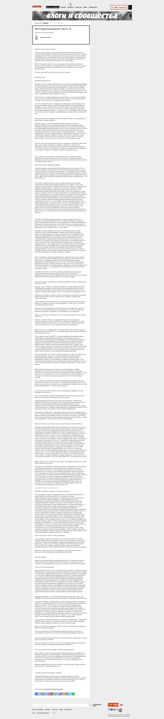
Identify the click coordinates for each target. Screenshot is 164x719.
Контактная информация (43, 712)
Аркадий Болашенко (45, 37)
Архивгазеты (121, 705)
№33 (115, 704)
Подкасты (71, 7)
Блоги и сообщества (52, 7)
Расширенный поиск (97, 705)
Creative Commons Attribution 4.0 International (119, 716)
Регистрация (122, 7)
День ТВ (54, 712)
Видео (85, 7)
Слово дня (78, 7)
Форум (45, 23)
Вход (116, 7)
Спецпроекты (93, 7)
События (63, 7)
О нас (33, 712)
